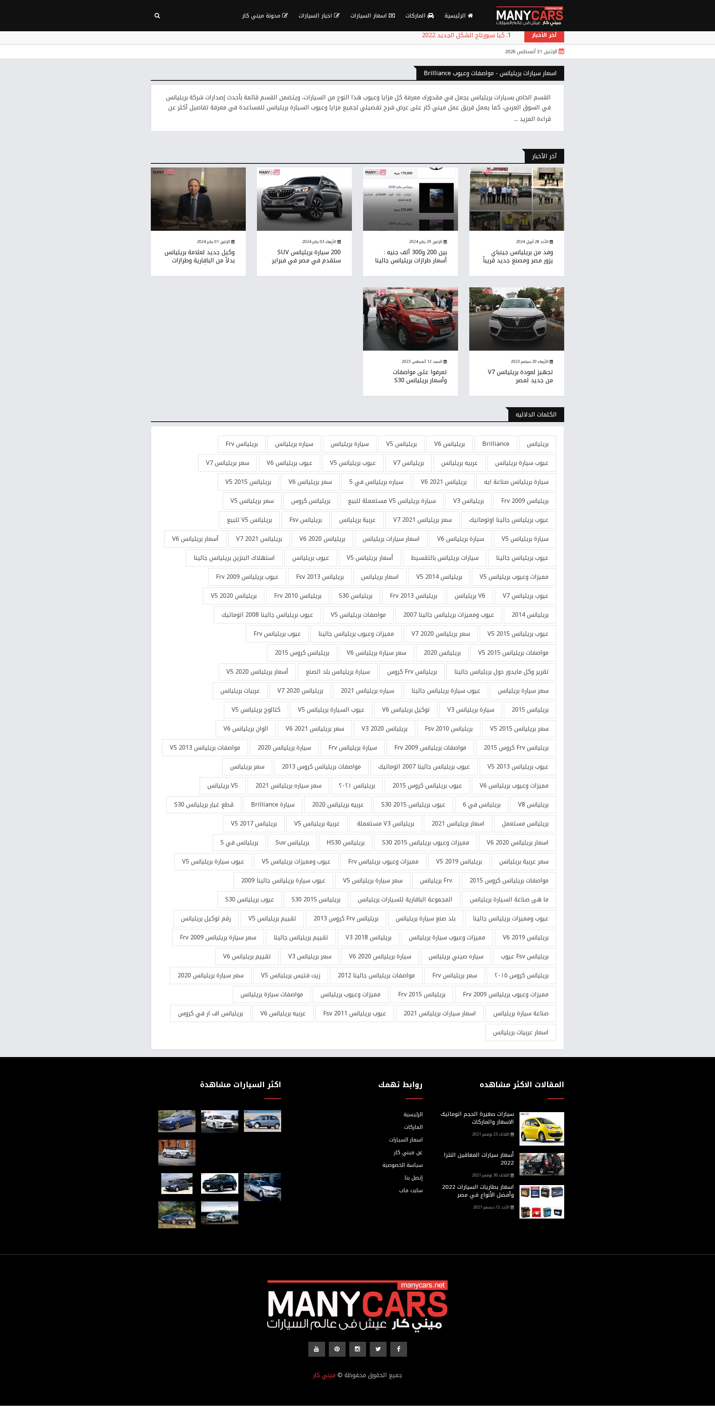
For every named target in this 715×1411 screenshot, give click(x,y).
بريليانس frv (242, 444)
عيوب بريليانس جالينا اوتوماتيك (509, 520)
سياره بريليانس (294, 444)
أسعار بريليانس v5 (370, 558)
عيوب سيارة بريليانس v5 (213, 861)
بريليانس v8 (533, 804)
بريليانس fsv (305, 520)
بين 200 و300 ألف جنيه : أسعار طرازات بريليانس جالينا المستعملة (411, 260)
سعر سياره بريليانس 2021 (288, 785)
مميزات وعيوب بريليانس (351, 994)
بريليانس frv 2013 (413, 595)
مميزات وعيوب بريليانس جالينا (356, 633)
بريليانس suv (292, 842)
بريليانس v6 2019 (526, 937)
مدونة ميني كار (262, 15)
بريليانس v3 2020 (384, 728)
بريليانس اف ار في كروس (210, 1013)
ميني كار (324, 1375)
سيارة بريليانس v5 (525, 539)
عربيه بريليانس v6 (283, 1013)
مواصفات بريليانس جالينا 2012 (376, 975)
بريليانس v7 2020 (300, 690)
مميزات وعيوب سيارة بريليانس (447, 937)
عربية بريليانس (357, 520)
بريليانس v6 (449, 444)
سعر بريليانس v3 (309, 956)
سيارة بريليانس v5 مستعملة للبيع (392, 501)
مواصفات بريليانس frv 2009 (430, 747)
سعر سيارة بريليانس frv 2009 (218, 937)
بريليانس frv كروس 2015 (516, 747)
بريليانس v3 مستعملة (385, 823)
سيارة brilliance (273, 804)
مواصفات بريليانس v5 (358, 614)
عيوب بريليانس (310, 558)
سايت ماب (411, 1190)
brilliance (495, 444)
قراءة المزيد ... (532, 119)
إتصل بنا (413, 1178)
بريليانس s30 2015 (316, 899)
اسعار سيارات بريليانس (391, 539)
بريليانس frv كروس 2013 (346, 918)
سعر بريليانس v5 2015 (519, 728)
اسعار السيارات (369, 15)
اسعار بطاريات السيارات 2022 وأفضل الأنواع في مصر (478, 1191)
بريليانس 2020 (442, 652)
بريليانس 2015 (530, 709)
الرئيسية (456, 15)
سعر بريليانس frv (454, 975)
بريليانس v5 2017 (254, 823)
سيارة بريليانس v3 (470, 709)
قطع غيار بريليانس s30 (203, 804)
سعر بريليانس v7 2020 (440, 633)
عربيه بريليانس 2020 (338, 804)
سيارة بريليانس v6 (460, 539)
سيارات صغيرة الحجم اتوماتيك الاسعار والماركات (477, 1118)
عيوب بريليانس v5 (353, 463)
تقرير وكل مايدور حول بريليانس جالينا (501, 671)
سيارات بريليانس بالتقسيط (445, 558)
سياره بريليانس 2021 (367, 690)
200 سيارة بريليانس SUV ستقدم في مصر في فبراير (306, 256)
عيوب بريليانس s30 (249, 899)
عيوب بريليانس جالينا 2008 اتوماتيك (267, 614)
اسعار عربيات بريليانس (521, 1032)
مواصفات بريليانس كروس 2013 (321, 766)
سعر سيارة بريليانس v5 (373, 880)
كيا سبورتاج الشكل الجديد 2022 (463, 35)
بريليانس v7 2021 (259, 539)
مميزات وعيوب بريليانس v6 (514, 785)
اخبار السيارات (316, 15)
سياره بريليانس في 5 (376, 482)
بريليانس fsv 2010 (449, 728)
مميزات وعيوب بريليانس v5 (514, 576)
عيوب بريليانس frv (277, 633)
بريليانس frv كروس (412, 671)
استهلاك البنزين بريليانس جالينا (234, 558)
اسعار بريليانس (380, 576)
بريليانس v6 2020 (322, 539)
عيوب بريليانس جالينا (522, 558)
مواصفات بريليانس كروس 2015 (509, 880)
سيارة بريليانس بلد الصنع (338, 671)
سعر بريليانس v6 (310, 482)
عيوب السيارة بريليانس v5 (331, 709)
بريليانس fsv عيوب (525, 956)
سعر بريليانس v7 (227, 463)
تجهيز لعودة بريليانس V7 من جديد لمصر (520, 376)
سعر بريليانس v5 (252, 501)
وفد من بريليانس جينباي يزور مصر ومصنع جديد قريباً (518, 256)
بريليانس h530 (346, 842)
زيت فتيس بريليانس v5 (290, 975)
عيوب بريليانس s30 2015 (413, 804)
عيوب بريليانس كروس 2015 (427, 785)
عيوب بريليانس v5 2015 (518, 633)
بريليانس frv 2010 (297, 595)
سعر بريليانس (247, 766)
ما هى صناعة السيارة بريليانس (509, 899)
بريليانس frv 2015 (421, 994)
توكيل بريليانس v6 (406, 709)
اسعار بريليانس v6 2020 (518, 842)
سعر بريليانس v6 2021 (315, 728)
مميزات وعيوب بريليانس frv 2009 (506, 994)
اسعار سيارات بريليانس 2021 (440, 1013)
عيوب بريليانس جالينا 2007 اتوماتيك (424, 766)
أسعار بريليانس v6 (195, 539)
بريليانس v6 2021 (444, 482)
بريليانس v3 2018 (368, 937)
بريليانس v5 (401, 444)
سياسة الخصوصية (402, 1165)
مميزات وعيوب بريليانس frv (383, 861)
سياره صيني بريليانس (456, 956)
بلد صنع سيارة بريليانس (425, 918)
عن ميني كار (408, 1152)
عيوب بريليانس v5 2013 (518, 766)
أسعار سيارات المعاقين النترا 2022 (479, 1159)
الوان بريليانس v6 (245, 728)
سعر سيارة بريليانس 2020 (211, 975)
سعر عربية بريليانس (524, 861)
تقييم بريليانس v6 (247, 956)
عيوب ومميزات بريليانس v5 (296, 861)
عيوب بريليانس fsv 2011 (354, 1013)
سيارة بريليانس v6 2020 (380, 956)
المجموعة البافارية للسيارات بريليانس (405, 899)
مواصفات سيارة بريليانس (272, 994)
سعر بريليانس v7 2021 (422, 520)
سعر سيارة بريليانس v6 (376, 652)
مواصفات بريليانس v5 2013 (205, 747)
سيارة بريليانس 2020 (284, 747)
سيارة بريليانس (350, 444)
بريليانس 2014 (530, 614)
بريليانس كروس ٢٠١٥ (522, 975)
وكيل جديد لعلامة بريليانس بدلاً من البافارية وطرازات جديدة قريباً (200, 260)
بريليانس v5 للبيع (249, 520)
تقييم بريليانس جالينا (301, 937)
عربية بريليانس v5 (317, 823)
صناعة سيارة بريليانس (521, 1013)
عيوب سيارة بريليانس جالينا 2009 (283, 880)
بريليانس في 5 (239, 842)
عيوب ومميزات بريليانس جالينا (511, 918)
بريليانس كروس (310, 501)
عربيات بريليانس (240, 690)
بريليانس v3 (468, 501)
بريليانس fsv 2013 (320, 576)
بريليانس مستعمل (525, 823)
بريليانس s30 (355, 595)
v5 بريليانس (222, 785)
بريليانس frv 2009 (525, 501)
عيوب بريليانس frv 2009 (247, 576)
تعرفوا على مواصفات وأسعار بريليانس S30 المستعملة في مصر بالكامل (411, 380)
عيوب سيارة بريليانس (522, 463)
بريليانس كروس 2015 (302, 652)
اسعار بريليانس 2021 (458, 823)
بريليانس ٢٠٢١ (357, 785)
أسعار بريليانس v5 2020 (257, 671)
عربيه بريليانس (459, 463)
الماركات (417, 15)
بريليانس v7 (408, 463)
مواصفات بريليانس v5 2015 (513, 652)
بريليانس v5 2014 (439, 576)
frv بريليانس (436, 880)
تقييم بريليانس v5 (272, 918)
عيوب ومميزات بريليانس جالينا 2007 (448, 614)
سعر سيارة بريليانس (523, 690)
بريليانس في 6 (481, 804)
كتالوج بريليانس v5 (256, 709)
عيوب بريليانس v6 (289, 463)
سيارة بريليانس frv (352, 747)
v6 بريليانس (470, 595)
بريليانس (538, 444)
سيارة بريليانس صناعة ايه (516, 482)
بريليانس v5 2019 (459, 861)
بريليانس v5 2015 (248, 482)
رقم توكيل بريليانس (206, 918)
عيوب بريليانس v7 (526, 595)
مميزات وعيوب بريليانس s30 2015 (425, 842)
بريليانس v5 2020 (234, 595)
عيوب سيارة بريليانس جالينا (445, 690)
